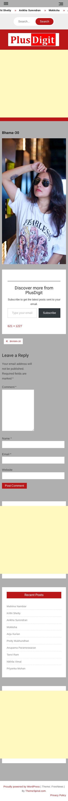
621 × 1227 (15, 326)
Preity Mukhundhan (18, 640)
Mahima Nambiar (16, 606)
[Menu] (5, 3)
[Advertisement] (34, 84)
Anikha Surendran (28, 10)
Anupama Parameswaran (21, 647)
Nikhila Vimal (14, 661)
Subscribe (49, 312)
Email (6, 454)
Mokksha (52, 10)
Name (7, 438)
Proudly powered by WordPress (21, 786)
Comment (9, 386)
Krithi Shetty (13, 613)
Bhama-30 (15, 341)
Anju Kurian (13, 634)
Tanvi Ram (13, 654)
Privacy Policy (58, 795)
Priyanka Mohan (16, 668)
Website (7, 469)
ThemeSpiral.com (35, 790)
